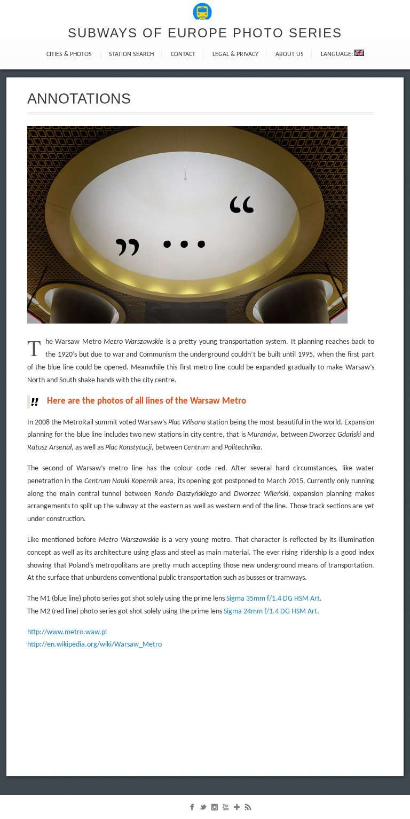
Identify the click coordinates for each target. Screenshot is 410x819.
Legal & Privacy (235, 54)
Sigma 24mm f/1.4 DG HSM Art (270, 612)
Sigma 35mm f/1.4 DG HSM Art (273, 599)
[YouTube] (225, 809)
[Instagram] (214, 809)
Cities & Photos (69, 54)
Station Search (131, 54)
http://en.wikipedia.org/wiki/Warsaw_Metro (94, 645)
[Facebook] (192, 809)
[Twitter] (203, 809)
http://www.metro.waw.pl (67, 632)
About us (289, 54)
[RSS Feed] (248, 809)
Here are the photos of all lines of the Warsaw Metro (146, 401)
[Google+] (236, 809)
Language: (337, 54)
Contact (183, 54)
